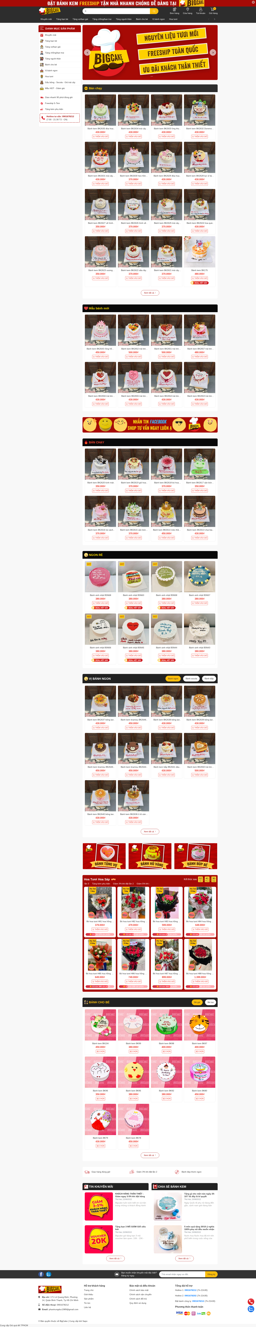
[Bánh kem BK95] (133, 1072)
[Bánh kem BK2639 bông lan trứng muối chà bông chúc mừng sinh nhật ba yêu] (199, 701)
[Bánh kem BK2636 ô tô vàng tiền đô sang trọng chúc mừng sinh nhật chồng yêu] (133, 795)
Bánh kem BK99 (133, 1043)
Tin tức (87, 1303)
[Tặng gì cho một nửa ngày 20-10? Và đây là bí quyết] (168, 1206)
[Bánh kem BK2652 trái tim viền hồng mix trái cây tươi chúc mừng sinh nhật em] (133, 330)
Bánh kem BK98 (166, 1043)
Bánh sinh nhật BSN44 (166, 647)
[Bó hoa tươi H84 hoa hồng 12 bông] (200, 903)
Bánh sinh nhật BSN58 (166, 595)
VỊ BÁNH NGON (100, 678)
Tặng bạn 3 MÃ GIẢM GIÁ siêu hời (130, 1227)
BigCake (64, 1321)
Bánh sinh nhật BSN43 (199, 647)
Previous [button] (87, 52)
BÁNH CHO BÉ (99, 1002)
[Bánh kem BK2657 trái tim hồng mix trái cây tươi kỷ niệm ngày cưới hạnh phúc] (199, 330)
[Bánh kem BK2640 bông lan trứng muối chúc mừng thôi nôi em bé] (100, 795)
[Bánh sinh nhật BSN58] (166, 576)
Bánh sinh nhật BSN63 (133, 595)
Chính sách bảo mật (138, 1290)
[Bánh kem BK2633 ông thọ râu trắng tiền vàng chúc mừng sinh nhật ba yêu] (166, 110)
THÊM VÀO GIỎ (101, 136)
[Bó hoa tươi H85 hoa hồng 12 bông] (100, 955)
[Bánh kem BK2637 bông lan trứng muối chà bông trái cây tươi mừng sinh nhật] (100, 701)
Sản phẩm (89, 1299)
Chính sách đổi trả (138, 1299)
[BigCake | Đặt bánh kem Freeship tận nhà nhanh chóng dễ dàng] (49, 11)
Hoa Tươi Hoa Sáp (97, 879)
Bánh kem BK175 (199, 270)
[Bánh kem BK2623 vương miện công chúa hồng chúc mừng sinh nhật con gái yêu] (100, 251)
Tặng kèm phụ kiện (54, 109)
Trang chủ (88, 1290)
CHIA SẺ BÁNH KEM (172, 1186)
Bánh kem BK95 (133, 1090)
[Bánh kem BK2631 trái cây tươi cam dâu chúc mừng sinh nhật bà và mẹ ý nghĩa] (100, 157)
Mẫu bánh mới (99, 308)
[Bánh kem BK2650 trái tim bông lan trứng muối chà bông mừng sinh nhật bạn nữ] (199, 748)
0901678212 (63, 1305)
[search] (154, 11)
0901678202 (190, 1295)
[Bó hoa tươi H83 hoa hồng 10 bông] (167, 903)
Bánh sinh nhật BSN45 (133, 647)
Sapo (85, 1321)
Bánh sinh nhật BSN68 (100, 595)
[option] (150, 52)
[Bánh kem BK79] (100, 1119)
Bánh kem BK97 (199, 1043)
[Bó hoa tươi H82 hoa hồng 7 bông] (133, 903)
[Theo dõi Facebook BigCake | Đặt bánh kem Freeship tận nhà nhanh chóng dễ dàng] (41, 1274)
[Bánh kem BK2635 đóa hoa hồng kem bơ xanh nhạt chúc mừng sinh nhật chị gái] (100, 110)
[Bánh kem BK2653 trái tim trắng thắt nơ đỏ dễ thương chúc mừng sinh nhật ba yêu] (199, 377)
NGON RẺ (96, 555)
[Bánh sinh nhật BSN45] (133, 629)
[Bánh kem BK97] (199, 1025)
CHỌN (101, 1051)
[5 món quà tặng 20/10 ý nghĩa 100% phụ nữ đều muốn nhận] (168, 1239)
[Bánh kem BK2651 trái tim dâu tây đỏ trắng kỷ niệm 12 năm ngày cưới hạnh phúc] (166, 330)
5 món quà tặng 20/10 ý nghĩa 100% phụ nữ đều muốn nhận (199, 1227)
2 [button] (152, 76)
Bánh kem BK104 (100, 1043)
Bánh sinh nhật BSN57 (199, 595)
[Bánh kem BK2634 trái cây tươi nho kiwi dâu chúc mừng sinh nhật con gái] (133, 110)
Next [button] (213, 52)
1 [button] (148, 76)
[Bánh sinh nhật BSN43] (199, 629)
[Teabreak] (150, 425)
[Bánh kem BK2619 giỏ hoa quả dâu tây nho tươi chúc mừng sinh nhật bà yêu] (133, 464)
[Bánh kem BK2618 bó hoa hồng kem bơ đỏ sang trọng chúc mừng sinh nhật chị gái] (166, 464)
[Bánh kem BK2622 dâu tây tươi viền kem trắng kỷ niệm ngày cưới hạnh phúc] (133, 251)
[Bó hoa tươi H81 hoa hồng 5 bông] (100, 903)
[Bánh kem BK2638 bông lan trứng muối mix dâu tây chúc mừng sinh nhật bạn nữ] (166, 701)
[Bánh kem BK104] (100, 1025)
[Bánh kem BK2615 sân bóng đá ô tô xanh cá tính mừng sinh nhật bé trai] (133, 511)
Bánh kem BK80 (199, 1090)
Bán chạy (95, 88)
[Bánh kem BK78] (133, 1119)
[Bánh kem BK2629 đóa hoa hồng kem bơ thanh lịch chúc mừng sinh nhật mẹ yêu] (166, 157)
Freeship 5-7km (52, 103)
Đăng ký (211, 1274)
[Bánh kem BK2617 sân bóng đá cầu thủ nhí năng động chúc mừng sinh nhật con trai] (199, 464)
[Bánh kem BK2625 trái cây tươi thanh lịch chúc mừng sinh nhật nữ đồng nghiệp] (166, 204)
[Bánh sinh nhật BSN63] (133, 576)
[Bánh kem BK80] (199, 1072)
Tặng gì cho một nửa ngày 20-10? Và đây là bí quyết (199, 1195)
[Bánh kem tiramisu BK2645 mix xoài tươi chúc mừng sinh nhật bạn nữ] (100, 748)
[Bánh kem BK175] (199, 251)
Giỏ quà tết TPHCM (19, 1325)
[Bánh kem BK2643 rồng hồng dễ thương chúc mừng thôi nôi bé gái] (100, 330)
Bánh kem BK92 (166, 1090)
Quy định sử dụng (137, 1303)
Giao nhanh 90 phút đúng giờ (59, 97)
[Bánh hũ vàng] (150, 856)
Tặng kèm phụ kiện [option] (134, 883)
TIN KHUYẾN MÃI (101, 1186)
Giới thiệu (88, 1294)
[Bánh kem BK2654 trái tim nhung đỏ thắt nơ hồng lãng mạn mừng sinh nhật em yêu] (166, 377)
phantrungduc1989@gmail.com (63, 1309)
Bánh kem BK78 (133, 1138)
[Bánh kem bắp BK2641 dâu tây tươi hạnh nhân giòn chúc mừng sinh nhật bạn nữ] (166, 748)
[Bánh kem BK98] (166, 1025)
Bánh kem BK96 (100, 1090)
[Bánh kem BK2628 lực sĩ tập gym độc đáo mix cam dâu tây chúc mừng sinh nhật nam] (199, 157)
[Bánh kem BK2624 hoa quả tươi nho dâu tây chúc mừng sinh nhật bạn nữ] (199, 204)
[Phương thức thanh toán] (193, 1313)
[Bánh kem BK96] (100, 1072)
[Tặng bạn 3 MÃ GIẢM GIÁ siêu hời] (99, 1239)
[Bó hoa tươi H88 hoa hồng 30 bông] (200, 955)
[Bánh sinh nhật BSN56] (100, 629)
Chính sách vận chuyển (140, 1294)
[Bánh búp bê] (196, 856)
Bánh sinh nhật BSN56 (100, 647)
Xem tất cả (149, 293)
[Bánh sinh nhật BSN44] (166, 629)
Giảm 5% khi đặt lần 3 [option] (111, 883)
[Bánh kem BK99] (133, 1025)
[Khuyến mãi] (128, 3)
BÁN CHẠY (96, 442)
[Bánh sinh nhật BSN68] (100, 576)
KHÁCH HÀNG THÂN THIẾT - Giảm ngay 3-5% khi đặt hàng (130, 1195)
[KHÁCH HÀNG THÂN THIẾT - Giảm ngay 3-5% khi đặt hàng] (99, 1206)
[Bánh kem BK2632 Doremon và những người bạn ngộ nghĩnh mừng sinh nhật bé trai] (199, 110)
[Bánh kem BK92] (166, 1072)
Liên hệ (87, 1307)
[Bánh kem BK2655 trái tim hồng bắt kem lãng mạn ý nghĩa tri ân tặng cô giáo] (133, 377)
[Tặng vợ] (104, 856)
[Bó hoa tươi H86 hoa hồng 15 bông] (133, 955)
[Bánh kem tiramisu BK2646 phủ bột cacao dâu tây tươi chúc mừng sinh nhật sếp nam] (133, 701)
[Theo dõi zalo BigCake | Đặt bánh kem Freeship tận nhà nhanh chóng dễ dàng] (48, 1274)
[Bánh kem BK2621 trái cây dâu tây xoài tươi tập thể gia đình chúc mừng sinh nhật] (166, 251)
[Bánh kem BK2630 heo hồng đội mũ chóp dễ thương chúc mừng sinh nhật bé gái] (133, 157)
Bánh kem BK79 (100, 1138)
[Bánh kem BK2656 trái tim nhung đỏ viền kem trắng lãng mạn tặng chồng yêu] (100, 377)
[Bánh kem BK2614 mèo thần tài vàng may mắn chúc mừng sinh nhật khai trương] (166, 511)
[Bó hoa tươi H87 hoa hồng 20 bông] (167, 955)
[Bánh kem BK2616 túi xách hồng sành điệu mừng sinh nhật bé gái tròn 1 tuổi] (100, 511)
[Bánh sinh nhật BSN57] (199, 576)
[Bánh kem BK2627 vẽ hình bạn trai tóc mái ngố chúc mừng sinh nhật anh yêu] (100, 204)
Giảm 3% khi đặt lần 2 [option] (87, 883)
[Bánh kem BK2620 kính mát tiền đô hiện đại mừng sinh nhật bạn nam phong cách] (100, 464)
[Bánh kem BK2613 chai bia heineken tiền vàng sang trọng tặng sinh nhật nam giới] (199, 511)
